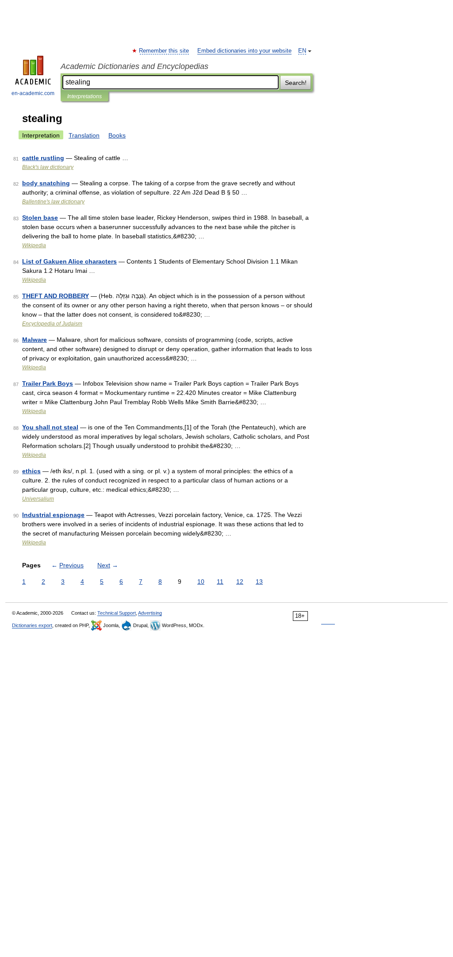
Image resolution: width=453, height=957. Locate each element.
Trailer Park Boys (47, 383)
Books (117, 135)
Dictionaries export (32, 625)
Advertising (150, 613)
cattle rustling (43, 157)
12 (239, 581)
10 (200, 581)
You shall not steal (50, 427)
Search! (296, 82)
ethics (31, 471)
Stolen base (40, 217)
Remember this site (164, 51)
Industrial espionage (53, 514)
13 (259, 581)
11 (220, 581)
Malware (34, 339)
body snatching (46, 183)
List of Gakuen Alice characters (69, 261)
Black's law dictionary (47, 167)
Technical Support (116, 613)
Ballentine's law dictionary (53, 202)
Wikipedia (34, 245)
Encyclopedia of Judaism (52, 324)
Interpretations (84, 96)
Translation (84, 135)
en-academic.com (33, 93)
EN (302, 51)
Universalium (38, 499)
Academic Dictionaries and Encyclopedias (134, 66)
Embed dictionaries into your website (244, 51)
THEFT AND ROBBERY (55, 295)
